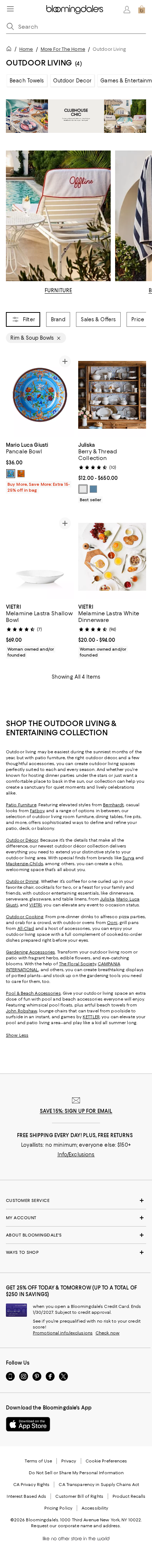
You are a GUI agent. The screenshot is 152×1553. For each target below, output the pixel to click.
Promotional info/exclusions (63, 1333)
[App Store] (28, 1424)
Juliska (107, 899)
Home (26, 49)
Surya (128, 857)
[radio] (10, 473)
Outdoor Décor (22, 840)
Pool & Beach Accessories (33, 993)
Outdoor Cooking (25, 916)
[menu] (10, 8)
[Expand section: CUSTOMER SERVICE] (76, 1200)
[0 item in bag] (141, 9)
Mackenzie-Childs (24, 863)
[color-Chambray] (93, 489)
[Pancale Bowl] (40, 395)
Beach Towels (27, 81)
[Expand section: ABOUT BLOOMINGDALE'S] (76, 1235)
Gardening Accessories (30, 952)
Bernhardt (113, 804)
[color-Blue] (10, 473)
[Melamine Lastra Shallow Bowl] (40, 556)
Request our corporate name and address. (76, 1525)
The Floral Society (77, 963)
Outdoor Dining (22, 881)
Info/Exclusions (76, 1154)
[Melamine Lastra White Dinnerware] (112, 556)
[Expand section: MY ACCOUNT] (76, 1217)
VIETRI (35, 905)
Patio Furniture (21, 804)
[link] (40, 466)
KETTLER (91, 1016)
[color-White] (83, 489)
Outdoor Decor (72, 81)
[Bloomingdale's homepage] (10, 50)
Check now (108, 1333)
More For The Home (63, 49)
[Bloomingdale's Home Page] (74, 9)
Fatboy (37, 810)
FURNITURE (58, 290)
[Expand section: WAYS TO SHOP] (76, 1252)
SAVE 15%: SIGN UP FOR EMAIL (76, 1111)
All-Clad (25, 928)
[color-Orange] (21, 473)
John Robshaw (21, 1010)
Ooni (112, 922)
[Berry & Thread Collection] (112, 395)
